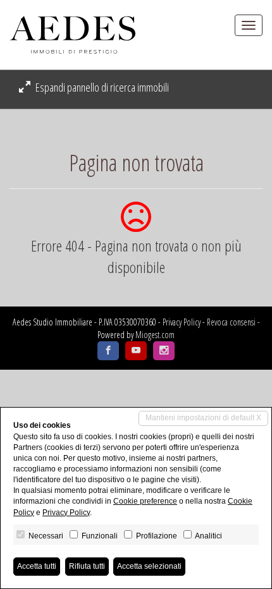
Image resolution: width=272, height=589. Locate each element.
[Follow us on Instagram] (164, 350)
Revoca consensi (231, 322)
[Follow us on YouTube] (136, 350)
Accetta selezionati (149, 566)
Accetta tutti (36, 566)
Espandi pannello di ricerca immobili (101, 87)
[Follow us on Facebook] (108, 350)
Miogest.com (155, 335)
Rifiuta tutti (87, 566)
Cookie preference (145, 501)
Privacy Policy (182, 322)
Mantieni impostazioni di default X (203, 417)
